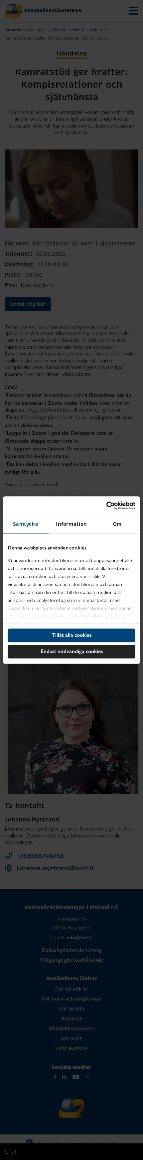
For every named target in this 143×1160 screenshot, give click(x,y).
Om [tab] (117, 524)
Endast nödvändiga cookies (72, 651)
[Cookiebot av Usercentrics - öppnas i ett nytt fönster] (106, 505)
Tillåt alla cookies (71, 635)
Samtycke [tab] (25, 524)
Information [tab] (71, 524)
